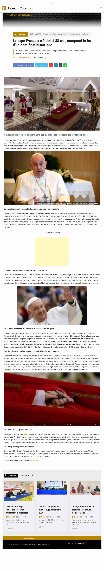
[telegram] (60, 65)
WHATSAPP (36, 460)
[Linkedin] (56, 65)
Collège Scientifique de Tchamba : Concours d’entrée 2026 (83, 509)
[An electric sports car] (19, 491)
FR (52, 3)
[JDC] (17, 8)
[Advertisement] (52, 251)
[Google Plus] (51, 65)
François (26, 434)
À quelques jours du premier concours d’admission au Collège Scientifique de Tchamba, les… (84, 522)
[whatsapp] (65, 65)
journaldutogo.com (30, 544)
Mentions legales (28, 538)
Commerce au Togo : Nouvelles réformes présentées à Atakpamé (66, 34)
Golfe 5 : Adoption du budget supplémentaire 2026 (50, 509)
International (14, 15)
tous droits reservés (42, 544)
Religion (29, 15)
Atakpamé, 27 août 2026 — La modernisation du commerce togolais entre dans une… (17, 522)
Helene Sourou (25, 58)
